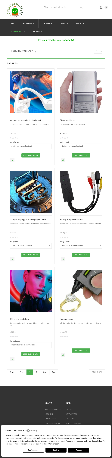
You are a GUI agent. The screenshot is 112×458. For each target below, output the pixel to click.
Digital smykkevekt (68, 120)
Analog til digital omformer (71, 220)
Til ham (46, 23)
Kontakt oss (71, 414)
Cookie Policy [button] (97, 441)
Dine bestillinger (52, 423)
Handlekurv (50, 419)
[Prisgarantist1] (15, 10)
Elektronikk (17, 32)
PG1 (13, 23)
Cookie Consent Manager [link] (15, 430)
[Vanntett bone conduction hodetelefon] (31, 92)
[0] (101, 7)
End (53, 372)
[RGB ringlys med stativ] (31, 291)
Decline (56, 450)
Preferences (33, 450)
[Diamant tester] (81, 291)
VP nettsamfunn (73, 423)
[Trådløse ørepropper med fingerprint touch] (31, 191)
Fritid (79, 23)
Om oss (69, 409)
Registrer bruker (53, 409)
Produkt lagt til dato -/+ (22, 51)
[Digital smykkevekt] (81, 92)
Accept (79, 450)
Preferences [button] (53, 444)
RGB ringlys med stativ (19, 319)
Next (45, 372)
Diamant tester (66, 319)
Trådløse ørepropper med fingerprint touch (28, 220)
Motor (36, 32)
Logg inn (49, 414)
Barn (63, 23)
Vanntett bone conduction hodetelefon (26, 120)
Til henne (27, 23)
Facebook (70, 419)
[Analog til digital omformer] (81, 191)
